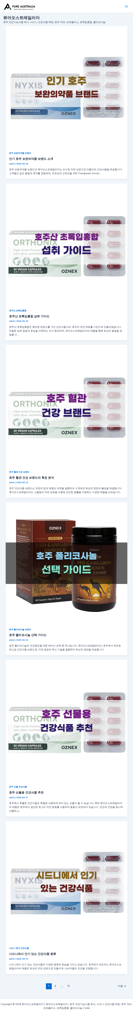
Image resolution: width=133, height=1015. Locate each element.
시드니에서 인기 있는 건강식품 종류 (32, 953)
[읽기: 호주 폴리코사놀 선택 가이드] (66, 563)
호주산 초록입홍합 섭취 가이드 (29, 316)
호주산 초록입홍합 (17, 310)
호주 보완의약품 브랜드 (20, 153)
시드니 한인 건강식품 (19, 948)
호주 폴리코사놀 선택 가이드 (28, 635)
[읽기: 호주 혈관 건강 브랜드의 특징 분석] (66, 405)
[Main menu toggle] (126, 6)
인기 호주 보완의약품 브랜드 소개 (31, 158)
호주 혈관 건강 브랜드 (19, 472)
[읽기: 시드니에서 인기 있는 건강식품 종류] (66, 882)
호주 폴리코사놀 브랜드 (20, 629)
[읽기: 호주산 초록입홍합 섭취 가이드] (66, 244)
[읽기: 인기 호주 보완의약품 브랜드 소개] (66, 87)
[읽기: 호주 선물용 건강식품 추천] (66, 720)
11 (68, 986)
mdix (87, 1008)
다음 (122, 986)
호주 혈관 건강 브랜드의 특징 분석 (31, 477)
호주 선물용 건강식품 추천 (26, 792)
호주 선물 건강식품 (18, 787)
